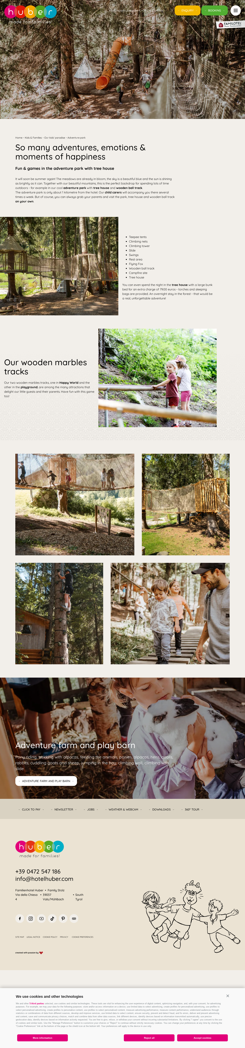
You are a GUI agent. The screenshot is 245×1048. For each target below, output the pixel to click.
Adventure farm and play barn (46, 781)
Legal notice (33, 937)
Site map (19, 937)
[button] (227, 995)
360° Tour (192, 809)
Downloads (161, 809)
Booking (214, 10)
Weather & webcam (123, 809)
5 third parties (37, 1003)
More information (42, 1038)
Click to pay (31, 809)
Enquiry (188, 10)
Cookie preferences (82, 937)
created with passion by (27, 952)
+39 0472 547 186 (37, 871)
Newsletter (63, 809)
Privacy (64, 937)
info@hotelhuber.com (44, 878)
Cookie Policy (50, 937)
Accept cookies (202, 1038)
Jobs (91, 809)
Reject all (149, 1038)
